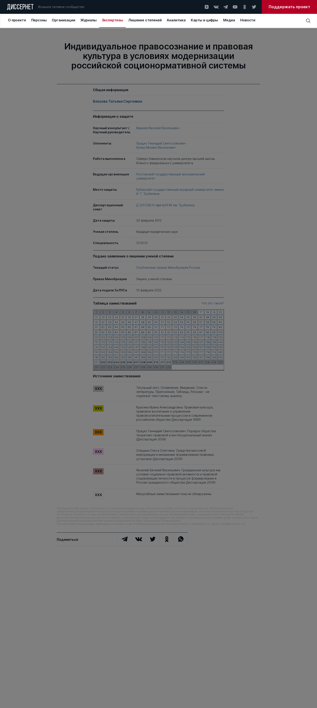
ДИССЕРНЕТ (20, 7)
